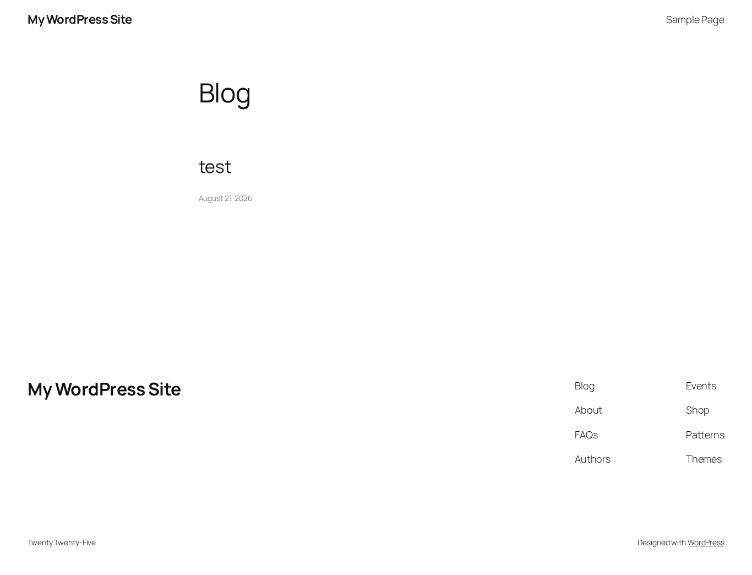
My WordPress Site (80, 19)
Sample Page (695, 19)
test (215, 166)
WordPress (706, 542)
